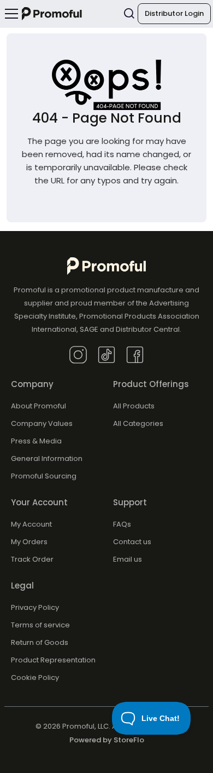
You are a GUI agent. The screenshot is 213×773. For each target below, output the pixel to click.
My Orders (29, 542)
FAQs (122, 524)
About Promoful (38, 406)
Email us (127, 559)
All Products (134, 406)
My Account (31, 524)
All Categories (138, 423)
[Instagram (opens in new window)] (78, 354)
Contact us (132, 542)
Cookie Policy (35, 677)
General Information (46, 458)
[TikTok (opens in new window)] (106, 354)
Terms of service (40, 625)
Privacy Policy (35, 607)
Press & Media (36, 441)
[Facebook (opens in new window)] (135, 354)
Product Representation (53, 660)
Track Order (32, 559)
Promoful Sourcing (43, 476)
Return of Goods (39, 642)
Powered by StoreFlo (106, 740)
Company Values (42, 423)
